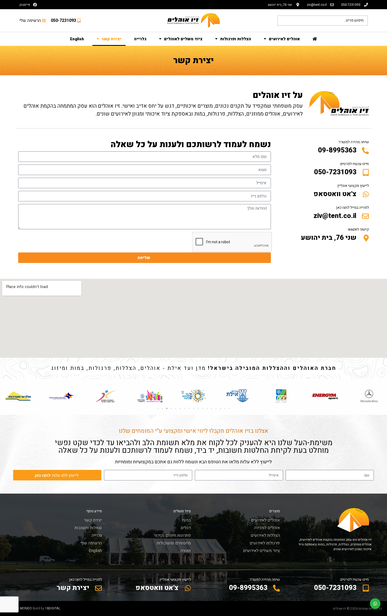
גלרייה (140, 39)
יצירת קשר (111, 39)
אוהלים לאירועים (284, 39)
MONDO (26, 608)
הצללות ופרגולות (235, 39)
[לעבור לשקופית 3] (166, 408)
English (77, 39)
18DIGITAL (52, 608)
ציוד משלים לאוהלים (183, 39)
